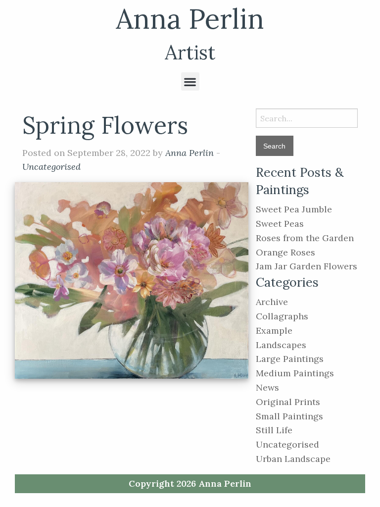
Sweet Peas (280, 223)
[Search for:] (307, 118)
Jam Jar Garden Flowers (306, 266)
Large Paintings (290, 358)
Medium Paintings (295, 373)
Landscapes (281, 345)
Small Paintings (289, 416)
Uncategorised (51, 166)
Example (274, 330)
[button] (190, 81)
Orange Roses (285, 252)
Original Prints (288, 401)
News (267, 387)
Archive (272, 301)
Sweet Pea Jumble (294, 209)
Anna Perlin (190, 18)
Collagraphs (282, 316)
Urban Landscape (293, 458)
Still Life (274, 430)
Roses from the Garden (305, 238)
